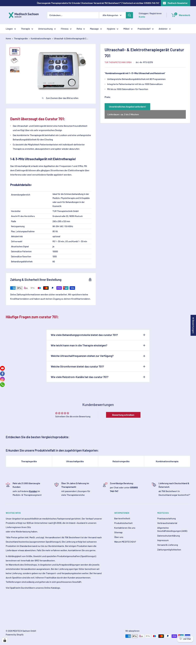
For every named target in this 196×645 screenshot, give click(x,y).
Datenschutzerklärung (168, 535)
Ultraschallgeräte (75, 461)
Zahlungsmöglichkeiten (169, 549)
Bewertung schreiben (123, 414)
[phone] (2, 384)
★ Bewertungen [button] (193, 325)
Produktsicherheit (123, 523)
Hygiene (111, 28)
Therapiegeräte (21, 38)
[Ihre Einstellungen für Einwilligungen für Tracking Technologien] (4, 640)
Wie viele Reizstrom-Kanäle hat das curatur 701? (79, 377)
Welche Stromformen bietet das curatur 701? (77, 366)
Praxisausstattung (166, 518)
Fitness (64, 28)
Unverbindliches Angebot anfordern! (127, 106)
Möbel (126, 28)
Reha (79, 28)
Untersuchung (45, 28)
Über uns (118, 537)
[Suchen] (129, 15)
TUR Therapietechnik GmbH (118, 62)
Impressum (163, 540)
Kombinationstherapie (41, 38)
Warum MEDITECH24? (125, 541)
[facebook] (2, 373)
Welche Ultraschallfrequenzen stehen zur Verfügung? (82, 355)
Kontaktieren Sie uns (124, 527)
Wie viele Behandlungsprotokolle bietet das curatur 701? (84, 334)
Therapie (25, 28)
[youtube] (2, 368)
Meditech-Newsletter (178, 3)
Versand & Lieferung (167, 544)
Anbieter (163, 28)
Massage (94, 28)
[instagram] (2, 379)
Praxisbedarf (144, 28)
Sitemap (118, 532)
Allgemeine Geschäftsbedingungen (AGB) (172, 529)
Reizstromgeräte (121, 461)
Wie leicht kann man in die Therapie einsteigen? (79, 345)
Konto (142, 16)
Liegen (9, 28)
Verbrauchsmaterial (167, 523)
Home (8, 38)
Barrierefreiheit (122, 518)
